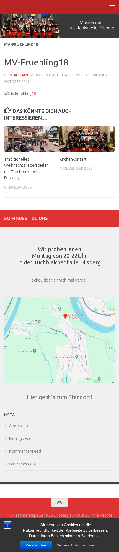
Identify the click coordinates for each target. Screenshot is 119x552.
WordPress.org (22, 463)
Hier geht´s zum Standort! (59, 397)
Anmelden (18, 425)
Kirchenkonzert (73, 159)
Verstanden (35, 545)
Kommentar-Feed (25, 451)
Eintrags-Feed (21, 438)
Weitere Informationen (76, 545)
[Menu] (112, 7)
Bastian (20, 75)
